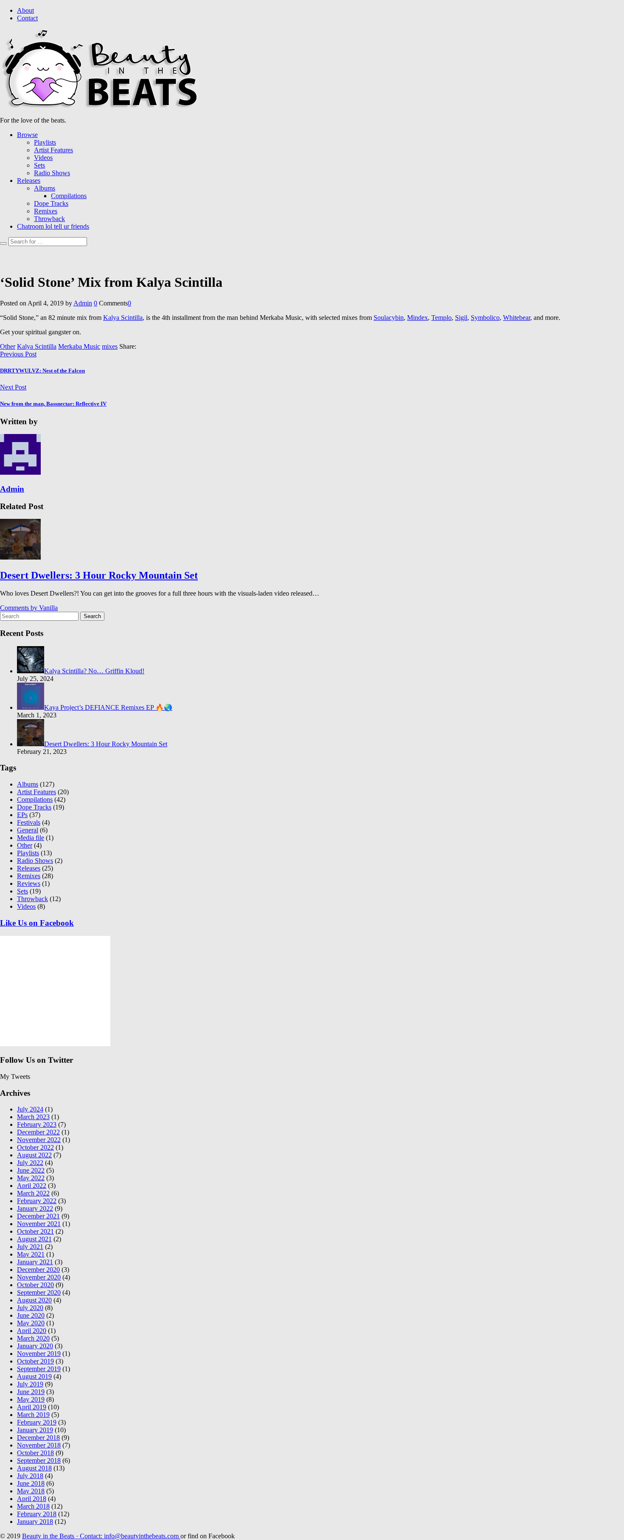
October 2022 (35, 1147)
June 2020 (31, 1315)
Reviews (28, 883)
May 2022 (31, 1178)
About (25, 10)
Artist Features (53, 150)
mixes (110, 346)
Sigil (461, 317)
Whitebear (516, 317)
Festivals (28, 822)
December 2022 (38, 1132)
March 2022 (33, 1193)
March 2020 (33, 1338)
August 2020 (34, 1300)
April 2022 (31, 1185)
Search (92, 616)
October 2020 (35, 1284)
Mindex (417, 317)
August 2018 (34, 1468)
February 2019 (36, 1422)
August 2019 (34, 1376)
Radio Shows (52, 172)
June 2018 (31, 1483)
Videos (43, 157)
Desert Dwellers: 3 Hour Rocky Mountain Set (99, 575)
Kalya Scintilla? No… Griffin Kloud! (94, 671)
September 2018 (39, 1460)
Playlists (45, 142)
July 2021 (30, 1246)
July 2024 (30, 1109)
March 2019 (33, 1414)
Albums (44, 188)
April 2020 (31, 1330)
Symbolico (485, 317)
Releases (28, 180)
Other (7, 346)
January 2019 (35, 1430)
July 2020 (30, 1307)
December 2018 (38, 1437)
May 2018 (31, 1491)
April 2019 (31, 1407)
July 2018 (30, 1475)
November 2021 (39, 1223)
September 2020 (39, 1292)
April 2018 (31, 1498)
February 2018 (36, 1514)
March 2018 (33, 1506)
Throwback (49, 218)
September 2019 (39, 1368)
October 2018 (35, 1452)
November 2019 (39, 1353)
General (27, 830)
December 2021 (38, 1216)
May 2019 (31, 1399)
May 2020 (31, 1323)
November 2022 (39, 1139)
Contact (27, 18)
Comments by (29, 607)
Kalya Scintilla (123, 317)
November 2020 (39, 1277)
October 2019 (35, 1361)
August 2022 (34, 1155)
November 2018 (39, 1445)
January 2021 (35, 1262)
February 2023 (36, 1124)
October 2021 (35, 1231)
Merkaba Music (79, 346)
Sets (39, 165)
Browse (27, 134)
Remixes (45, 211)
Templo (441, 317)
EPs (22, 814)
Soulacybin (389, 317)
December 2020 (38, 1269)
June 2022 (31, 1170)
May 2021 (31, 1254)
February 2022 (36, 1200)
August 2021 (34, 1239)
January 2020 (35, 1346)
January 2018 (35, 1521)
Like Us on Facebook (37, 922)
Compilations (69, 195)
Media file (30, 837)
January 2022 (35, 1208)
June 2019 (31, 1391)
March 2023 (33, 1116)
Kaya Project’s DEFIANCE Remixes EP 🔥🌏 (108, 707)
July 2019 (30, 1384)
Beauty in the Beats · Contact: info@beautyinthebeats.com (101, 1536)
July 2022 (30, 1162)
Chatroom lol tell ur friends (53, 226)
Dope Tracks (51, 203)
